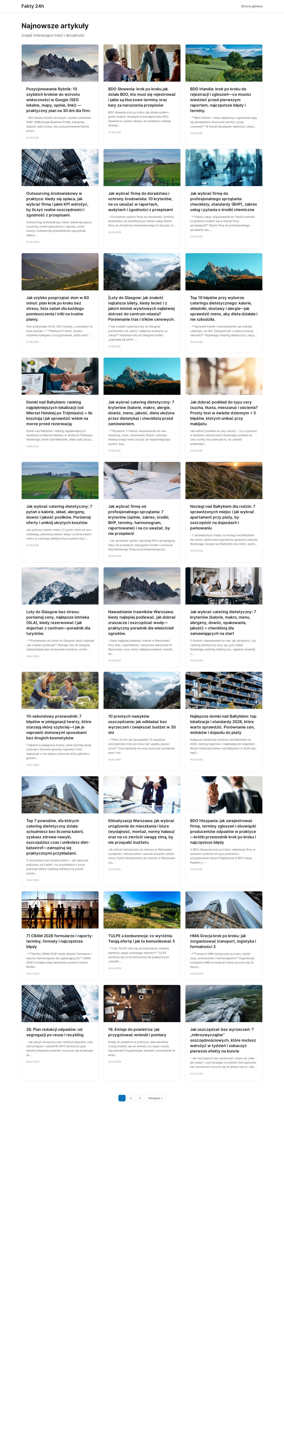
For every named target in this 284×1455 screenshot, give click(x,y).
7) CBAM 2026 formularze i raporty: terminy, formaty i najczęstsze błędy (59, 941)
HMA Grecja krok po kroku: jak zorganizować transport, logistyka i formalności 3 (223, 941)
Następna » (155, 1098)
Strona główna (252, 6)
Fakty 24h (32, 6)
